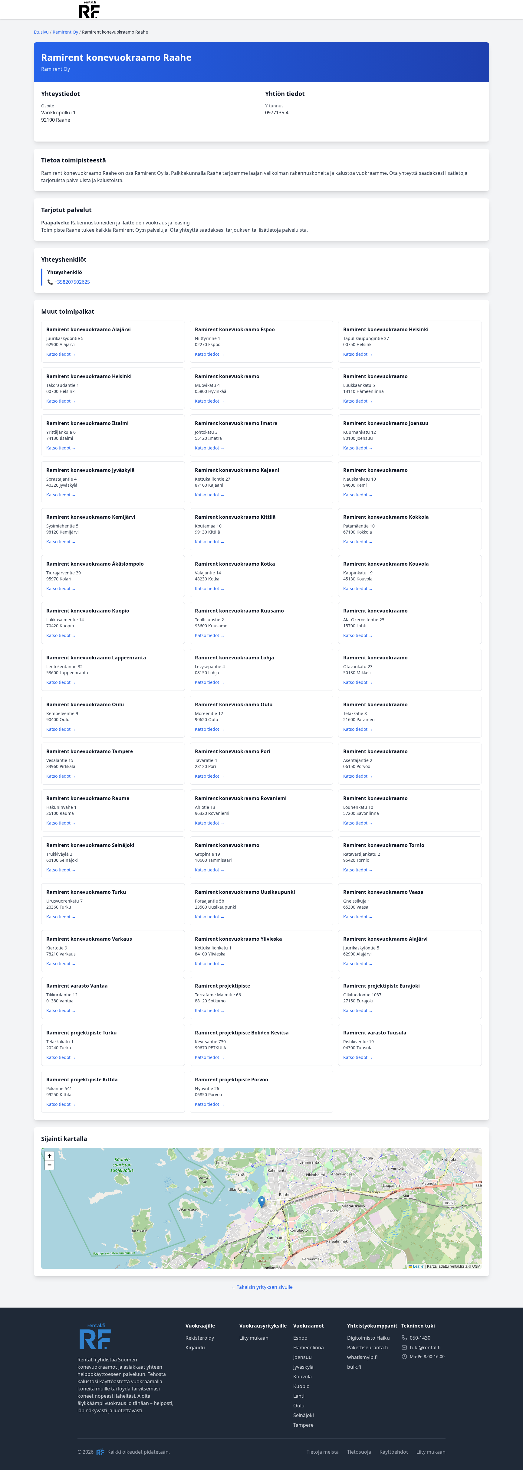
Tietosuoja (359, 1452)
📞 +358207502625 (68, 282)
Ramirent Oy (65, 32)
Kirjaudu (195, 1347)
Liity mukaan (253, 1337)
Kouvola (302, 1376)
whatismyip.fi (362, 1357)
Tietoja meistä (323, 1452)
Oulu (298, 1405)
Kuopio (301, 1386)
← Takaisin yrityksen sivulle (262, 1287)
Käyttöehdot (394, 1452)
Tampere (303, 1425)
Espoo (300, 1337)
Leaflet (418, 1266)
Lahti (298, 1396)
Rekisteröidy (200, 1337)
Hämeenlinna (308, 1347)
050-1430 (420, 1337)
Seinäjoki (303, 1415)
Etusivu (41, 32)
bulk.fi (354, 1367)
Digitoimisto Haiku (368, 1337)
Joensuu (302, 1357)
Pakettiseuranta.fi (367, 1347)
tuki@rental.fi (425, 1347)
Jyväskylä (303, 1367)
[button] (261, 1202)
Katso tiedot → (61, 354)
